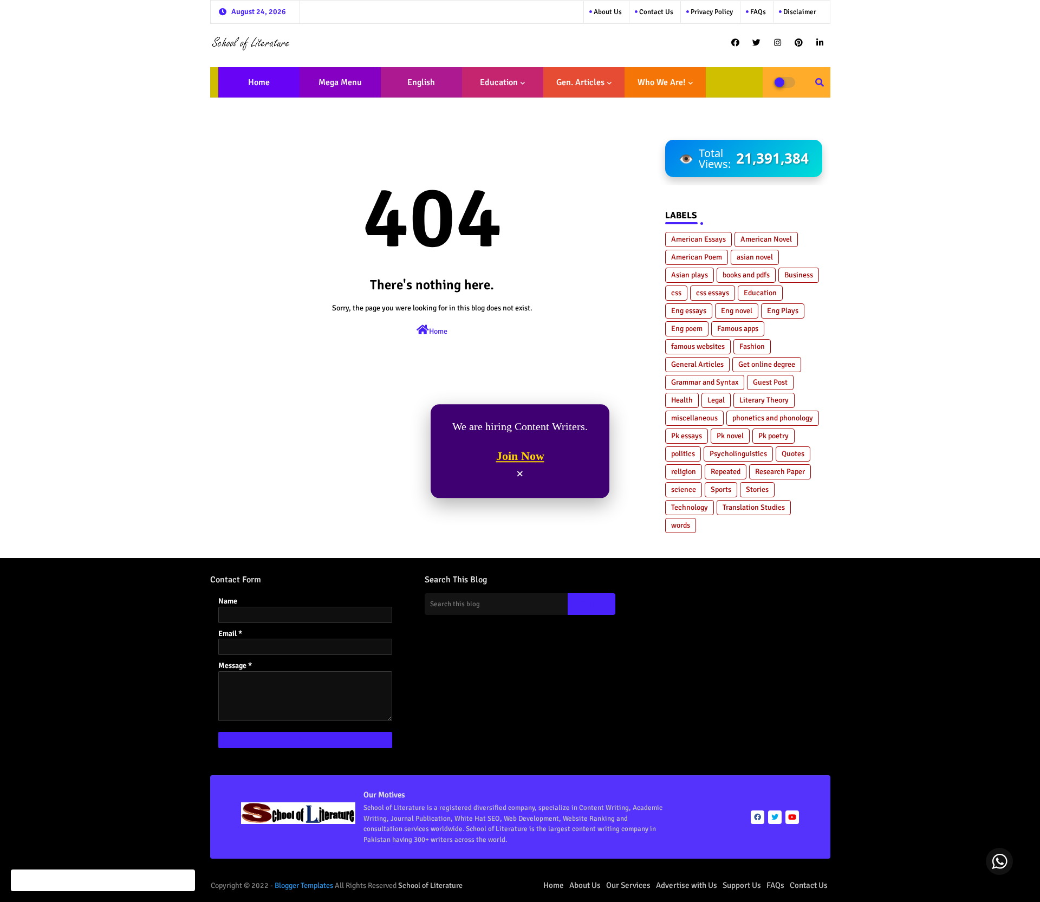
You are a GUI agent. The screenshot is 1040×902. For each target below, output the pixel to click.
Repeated (725, 471)
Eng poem (687, 328)
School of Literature (430, 885)
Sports (721, 489)
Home (259, 82)
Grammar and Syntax (704, 382)
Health (682, 400)
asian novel (755, 257)
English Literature (418, 87)
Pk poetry (773, 435)
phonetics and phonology (772, 418)
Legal (716, 400)
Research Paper (780, 471)
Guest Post (770, 382)
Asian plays (689, 275)
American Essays (698, 239)
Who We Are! (662, 82)
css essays (712, 292)
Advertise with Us (686, 885)
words (680, 525)
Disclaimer (799, 12)
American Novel (766, 239)
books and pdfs (746, 275)
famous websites (698, 346)
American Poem (696, 257)
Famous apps (737, 328)
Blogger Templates (304, 885)
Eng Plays (782, 310)
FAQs (757, 12)
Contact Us (809, 885)
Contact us (655, 12)
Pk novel (730, 435)
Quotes (793, 453)
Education (499, 82)
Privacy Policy (711, 12)
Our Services (628, 885)
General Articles (697, 364)
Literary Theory (764, 400)
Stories (757, 489)
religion (683, 471)
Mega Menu (340, 82)
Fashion (752, 346)
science (683, 489)
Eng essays (688, 310)
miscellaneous (694, 418)
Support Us (742, 885)
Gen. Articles (580, 82)
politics (683, 453)
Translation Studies (754, 507)
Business (798, 275)
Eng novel (736, 310)
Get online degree (766, 364)
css (676, 292)
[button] (819, 82)
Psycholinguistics (738, 453)
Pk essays (686, 435)
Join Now (520, 456)
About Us (607, 12)
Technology (689, 507)
